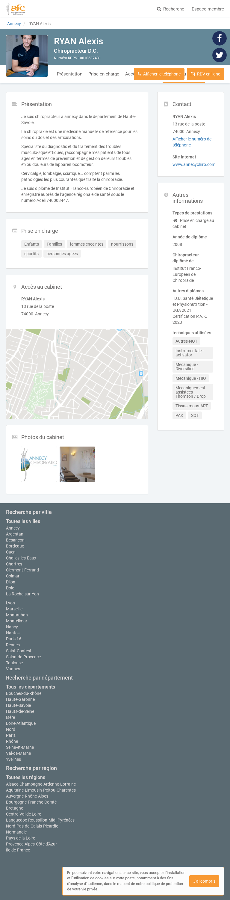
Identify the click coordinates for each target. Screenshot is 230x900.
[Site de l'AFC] (15, 9)
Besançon (15, 540)
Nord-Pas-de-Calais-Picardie (32, 826)
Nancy (12, 626)
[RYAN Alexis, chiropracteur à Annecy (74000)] (27, 56)
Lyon (10, 602)
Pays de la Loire (20, 838)
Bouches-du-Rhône (23, 693)
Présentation (69, 74)
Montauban (17, 614)
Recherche (173, 9)
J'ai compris (204, 881)
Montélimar (16, 620)
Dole (10, 588)
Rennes (13, 644)
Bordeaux (15, 546)
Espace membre (208, 9)
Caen (11, 552)
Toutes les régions (25, 777)
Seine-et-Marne (20, 747)
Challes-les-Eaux (21, 558)
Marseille (14, 608)
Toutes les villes (23, 521)
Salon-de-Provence (23, 656)
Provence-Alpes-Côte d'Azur (31, 844)
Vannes (13, 668)
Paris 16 (13, 638)
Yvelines (13, 759)
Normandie (16, 832)
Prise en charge (103, 74)
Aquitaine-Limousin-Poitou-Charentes (41, 790)
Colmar (12, 576)
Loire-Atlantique (21, 723)
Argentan (14, 534)
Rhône (12, 741)
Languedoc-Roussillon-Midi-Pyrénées (40, 820)
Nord (10, 729)
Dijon (10, 582)
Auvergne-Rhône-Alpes (27, 796)
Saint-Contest (18, 650)
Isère (10, 717)
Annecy (13, 528)
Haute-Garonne (20, 699)
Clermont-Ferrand (22, 570)
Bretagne (14, 808)
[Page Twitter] (219, 54)
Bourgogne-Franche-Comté (31, 802)
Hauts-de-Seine (20, 711)
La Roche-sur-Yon (22, 594)
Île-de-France (18, 850)
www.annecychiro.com (193, 164)
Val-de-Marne (18, 753)
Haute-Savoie (18, 705)
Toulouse (14, 662)
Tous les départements (30, 687)
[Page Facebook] (219, 38)
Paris (11, 735)
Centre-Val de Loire (23, 814)
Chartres (14, 564)
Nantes (12, 632)
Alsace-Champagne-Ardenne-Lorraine (41, 784)
